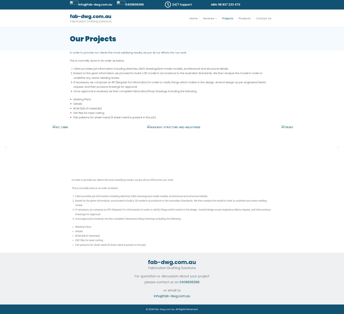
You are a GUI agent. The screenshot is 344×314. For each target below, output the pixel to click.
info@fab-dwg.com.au (95, 5)
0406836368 (134, 5)
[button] (6, 147)
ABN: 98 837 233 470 (225, 5)
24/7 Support (182, 5)
